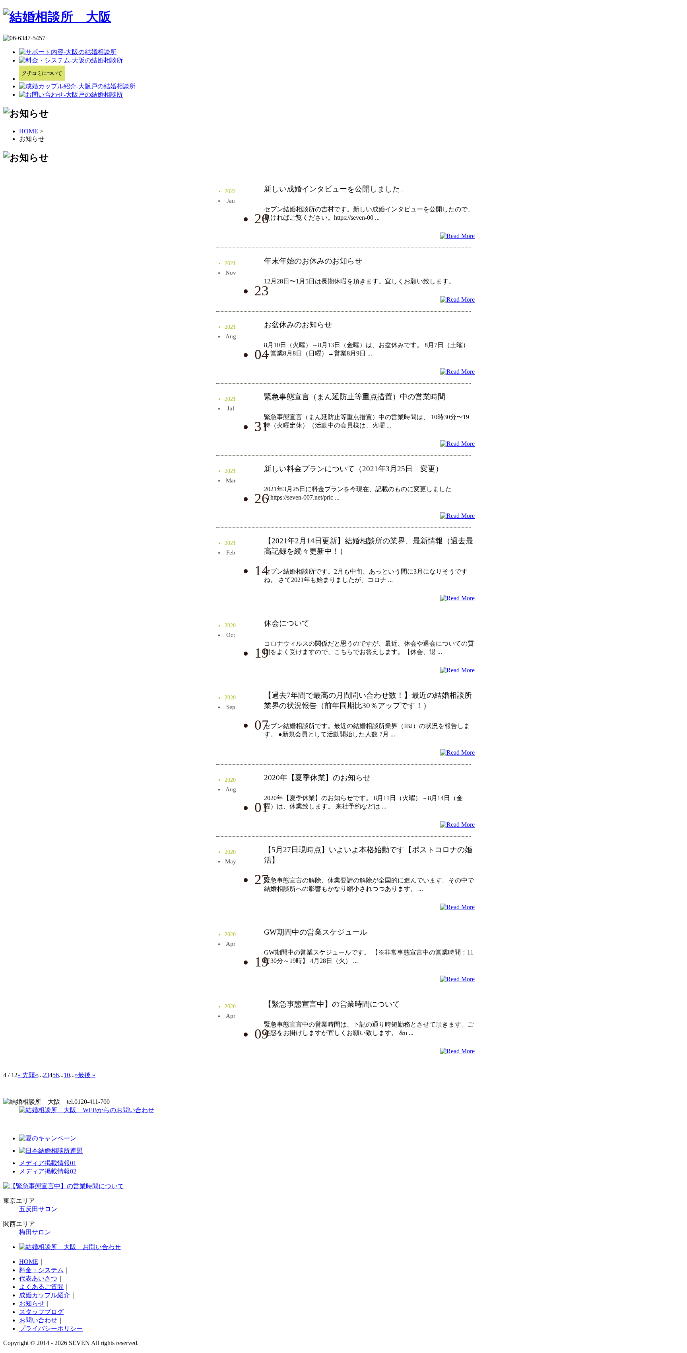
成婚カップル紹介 (44, 1295)
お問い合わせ (38, 1320)
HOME (28, 131)
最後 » (86, 1075)
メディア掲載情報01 (47, 1163)
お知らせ (32, 1303)
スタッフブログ (41, 1311)
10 (67, 1075)
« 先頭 (26, 1075)
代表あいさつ (38, 1278)
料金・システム (41, 1270)
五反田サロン (38, 1209)
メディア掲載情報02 (47, 1171)
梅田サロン (35, 1232)
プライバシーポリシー (51, 1328)
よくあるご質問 (41, 1286)
